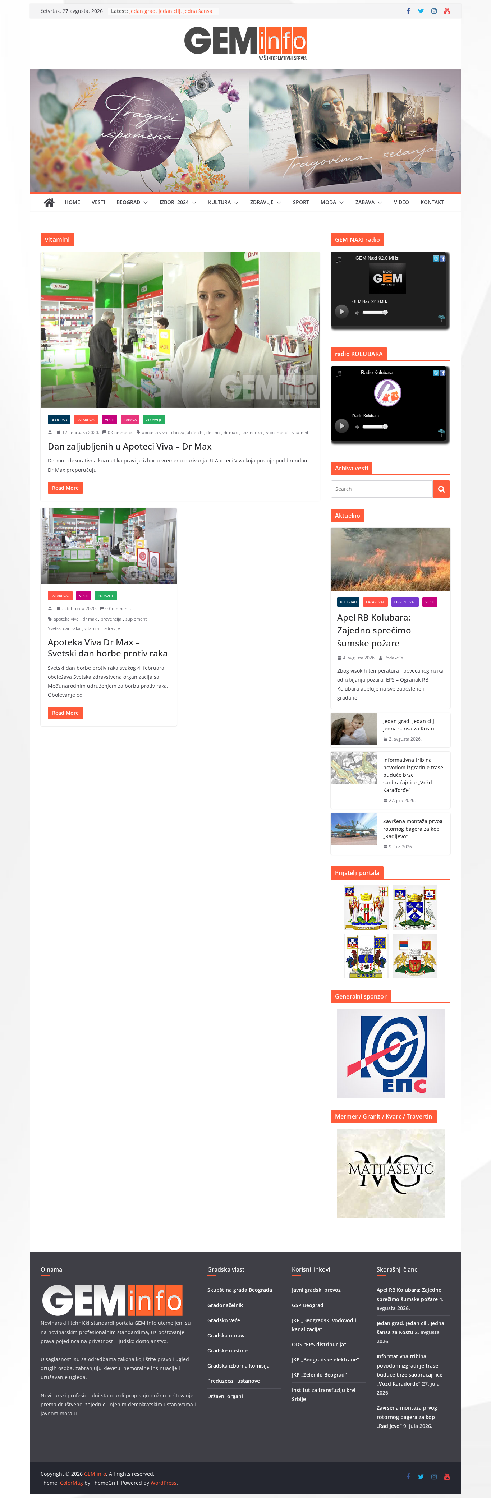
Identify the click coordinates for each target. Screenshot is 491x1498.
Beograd (128, 202)
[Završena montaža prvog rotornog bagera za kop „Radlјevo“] (354, 834)
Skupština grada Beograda (239, 1289)
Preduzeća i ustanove (233, 1380)
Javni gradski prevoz (316, 1289)
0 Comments (120, 432)
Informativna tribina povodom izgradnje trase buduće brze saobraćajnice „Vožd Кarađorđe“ (413, 774)
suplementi (277, 432)
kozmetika (252, 432)
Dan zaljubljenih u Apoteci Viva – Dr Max (130, 446)
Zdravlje (262, 202)
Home (72, 202)
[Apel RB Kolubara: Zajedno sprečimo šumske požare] (390, 559)
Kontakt (432, 202)
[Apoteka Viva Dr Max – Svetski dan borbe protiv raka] (109, 546)
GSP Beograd (307, 1305)
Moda (328, 202)
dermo (213, 432)
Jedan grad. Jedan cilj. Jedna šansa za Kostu (409, 725)
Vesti (98, 202)
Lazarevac (86, 419)
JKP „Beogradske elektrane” (325, 1359)
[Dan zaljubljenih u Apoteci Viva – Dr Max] (180, 329)
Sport (301, 202)
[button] (144, 202)
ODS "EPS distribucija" (319, 1344)
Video (401, 202)
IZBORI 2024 (174, 202)
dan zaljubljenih (186, 432)
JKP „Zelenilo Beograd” (319, 1374)
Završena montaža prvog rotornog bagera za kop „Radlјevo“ (412, 829)
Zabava (365, 202)
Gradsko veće (223, 1320)
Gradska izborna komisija (238, 1365)
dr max (231, 432)
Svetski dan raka (64, 628)
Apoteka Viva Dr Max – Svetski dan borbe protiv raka (108, 647)
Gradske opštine (227, 1350)
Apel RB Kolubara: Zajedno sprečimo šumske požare (374, 630)
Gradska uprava (226, 1335)
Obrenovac (405, 601)
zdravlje (112, 628)
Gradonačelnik (225, 1305)
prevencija (111, 619)
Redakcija (393, 658)
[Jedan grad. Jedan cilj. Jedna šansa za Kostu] (354, 730)
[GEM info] (245, 74)
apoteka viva (154, 432)
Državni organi (225, 1396)
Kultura (219, 202)
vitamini (300, 432)
